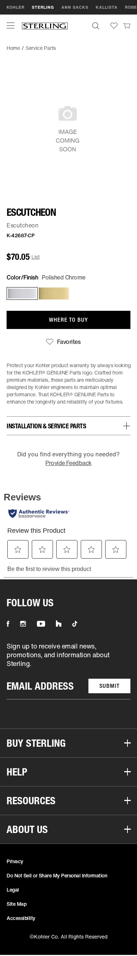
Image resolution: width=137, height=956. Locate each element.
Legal (13, 889)
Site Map (16, 904)
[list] (68, 670)
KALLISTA (107, 7)
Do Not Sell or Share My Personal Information (57, 875)
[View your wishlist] (114, 25)
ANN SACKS (74, 7)
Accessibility (21, 918)
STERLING (43, 7)
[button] (11, 25)
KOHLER (15, 7)
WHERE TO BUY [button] (68, 319)
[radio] (21, 293)
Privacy (15, 861)
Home (13, 48)
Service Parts (41, 48)
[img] (45, 25)
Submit (109, 685)
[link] (126, 25)
